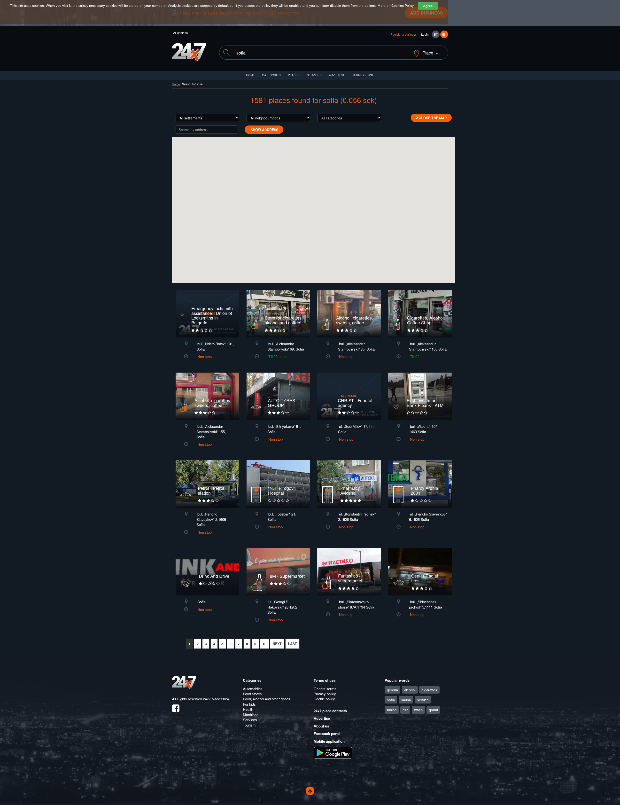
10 (264, 643)
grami (433, 709)
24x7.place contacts (330, 710)
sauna (406, 699)
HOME (250, 75)
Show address (264, 129)
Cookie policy (324, 698)
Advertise (322, 718)
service (423, 699)
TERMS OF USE (363, 75)
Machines (250, 714)
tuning (391, 709)
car (405, 709)
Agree (428, 6)
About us (321, 726)
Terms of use (324, 680)
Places (294, 75)
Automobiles (253, 688)
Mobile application (329, 741)
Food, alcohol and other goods (266, 698)
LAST (292, 643)
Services (314, 75)
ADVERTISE (337, 75)
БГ (436, 34)
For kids (249, 704)
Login (425, 34)
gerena (392, 689)
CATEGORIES (271, 75)
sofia (391, 699)
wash (418, 709)
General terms (325, 688)
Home (176, 84)
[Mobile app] (333, 752)
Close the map (432, 117)
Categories (252, 680)
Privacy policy (325, 693)
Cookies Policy (402, 6)
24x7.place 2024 (216, 698)
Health (248, 709)
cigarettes (429, 689)
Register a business (403, 34)
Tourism (249, 724)
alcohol (409, 689)
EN (444, 34)
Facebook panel (327, 733)
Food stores (252, 693)
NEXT (277, 643)
